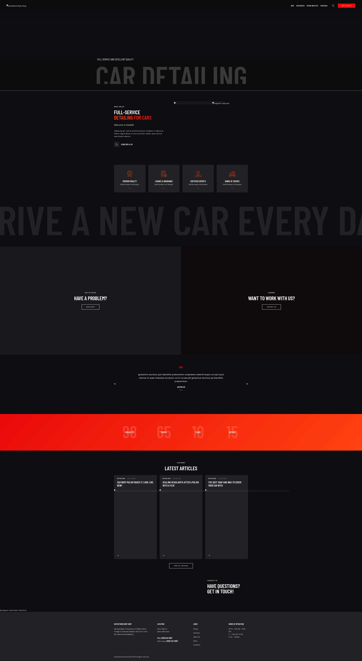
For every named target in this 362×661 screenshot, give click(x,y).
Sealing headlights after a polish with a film (181, 484)
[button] (116, 384)
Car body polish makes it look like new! (135, 484)
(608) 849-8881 (166, 638)
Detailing (121, 478)
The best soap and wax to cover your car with (224, 484)
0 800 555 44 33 (127, 144)
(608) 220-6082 (172, 641)
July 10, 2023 (131, 478)
